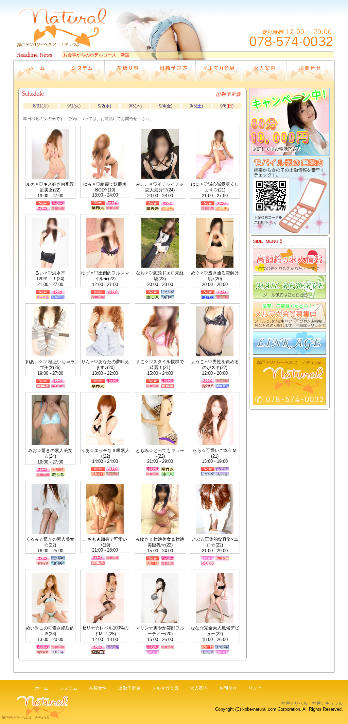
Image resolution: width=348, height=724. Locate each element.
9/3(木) (135, 105)
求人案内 (199, 688)
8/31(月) (41, 105)
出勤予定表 (129, 688)
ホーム (41, 688)
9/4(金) (165, 105)
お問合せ (228, 688)
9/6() (226, 105)
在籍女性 (98, 688)
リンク (255, 688)
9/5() (196, 105)
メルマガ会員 (165, 688)
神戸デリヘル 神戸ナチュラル (312, 703)
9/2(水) (104, 105)
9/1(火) (74, 105)
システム (68, 688)
